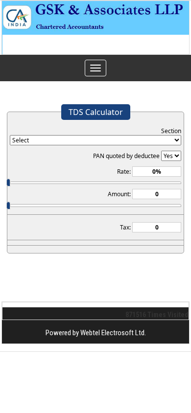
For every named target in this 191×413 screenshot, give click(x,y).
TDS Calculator (96, 112)
